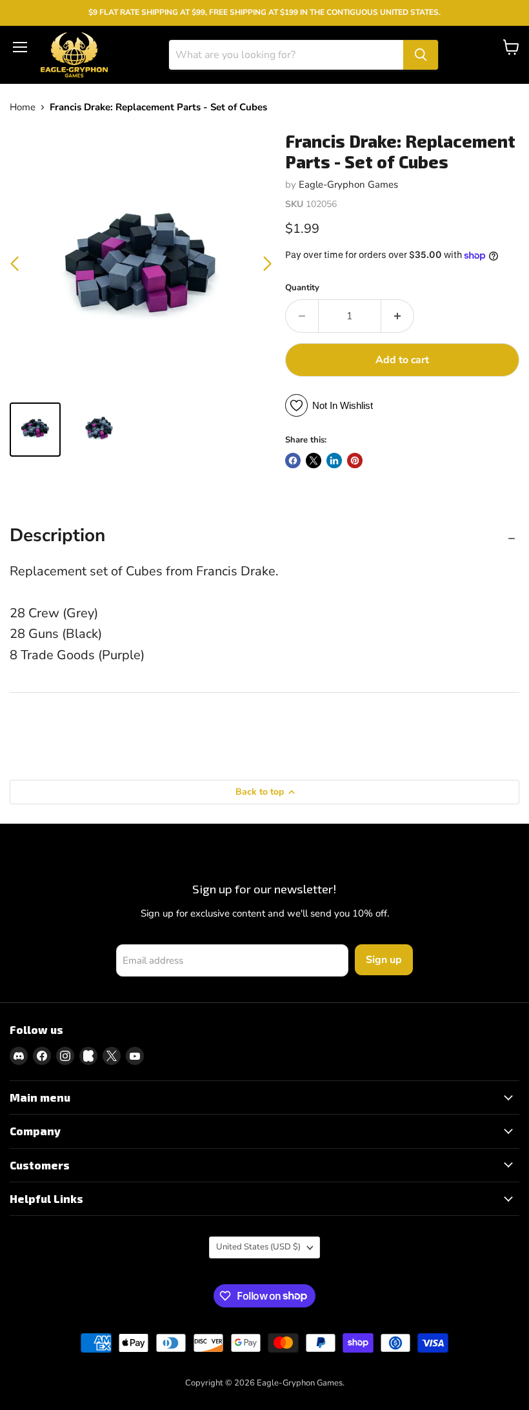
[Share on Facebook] (293, 460)
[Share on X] (313, 460)
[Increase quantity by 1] (397, 316)
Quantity (302, 288)
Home (22, 107)
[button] (267, 264)
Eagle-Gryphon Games (348, 184)
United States (258, 1247)
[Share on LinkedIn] (334, 460)
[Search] (420, 55)
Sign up (384, 960)
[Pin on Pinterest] (355, 460)
